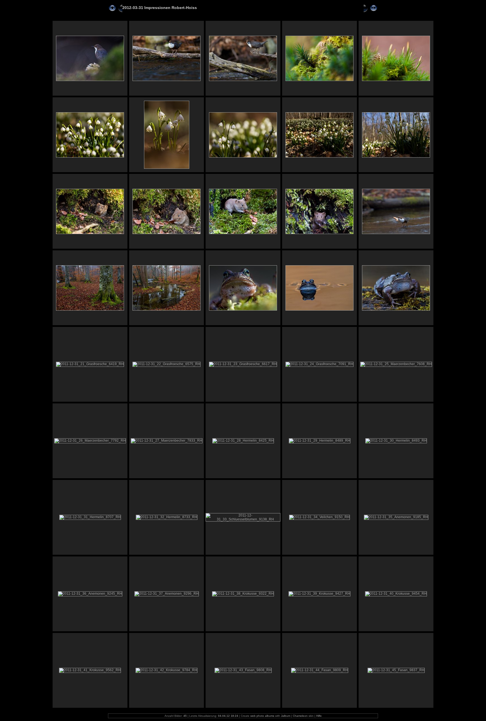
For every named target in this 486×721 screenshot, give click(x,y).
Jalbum (285, 715)
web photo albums (262, 715)
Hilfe (319, 715)
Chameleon (300, 715)
